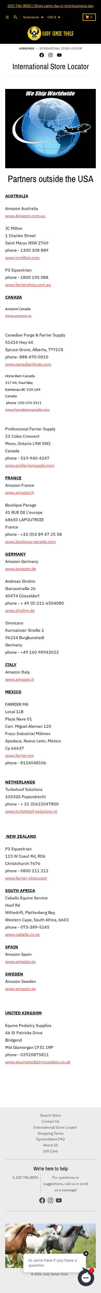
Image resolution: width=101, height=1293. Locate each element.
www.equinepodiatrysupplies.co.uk (37, 1062)
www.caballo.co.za (22, 934)
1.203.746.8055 (25, 1177)
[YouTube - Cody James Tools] (59, 55)
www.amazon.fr (19, 492)
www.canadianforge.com (28, 364)
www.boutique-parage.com (30, 541)
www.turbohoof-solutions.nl (31, 811)
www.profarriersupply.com (29, 465)
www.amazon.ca (18, 316)
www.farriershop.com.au (28, 284)
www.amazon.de (20, 568)
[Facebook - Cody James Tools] (41, 55)
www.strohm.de (20, 610)
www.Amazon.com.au (25, 215)
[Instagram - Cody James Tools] (50, 55)
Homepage (26, 48)
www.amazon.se (20, 988)
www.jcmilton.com (22, 257)
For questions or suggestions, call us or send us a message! (65, 1183)
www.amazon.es (20, 961)
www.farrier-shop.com (26, 878)
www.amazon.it (19, 679)
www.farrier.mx (19, 755)
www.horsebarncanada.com (27, 410)
